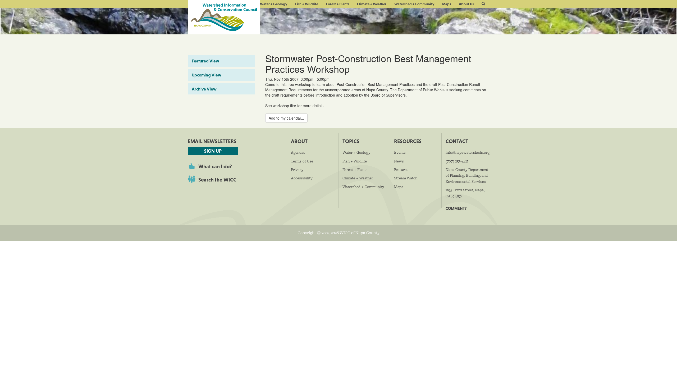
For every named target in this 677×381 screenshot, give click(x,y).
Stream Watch (405, 178)
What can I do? (215, 166)
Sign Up (213, 151)
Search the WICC (217, 180)
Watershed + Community (414, 4)
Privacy (297, 169)
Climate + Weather (371, 4)
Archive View (204, 89)
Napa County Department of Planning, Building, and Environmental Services (467, 175)
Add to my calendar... (286, 118)
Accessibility (302, 178)
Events (400, 152)
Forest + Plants (337, 4)
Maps (446, 4)
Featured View (205, 60)
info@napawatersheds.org (468, 152)
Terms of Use (302, 161)
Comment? (456, 208)
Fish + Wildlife (306, 4)
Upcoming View (206, 74)
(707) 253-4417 (457, 161)
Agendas (298, 152)
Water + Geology (273, 4)
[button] (483, 4)
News (399, 161)
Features (401, 169)
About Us (466, 4)
